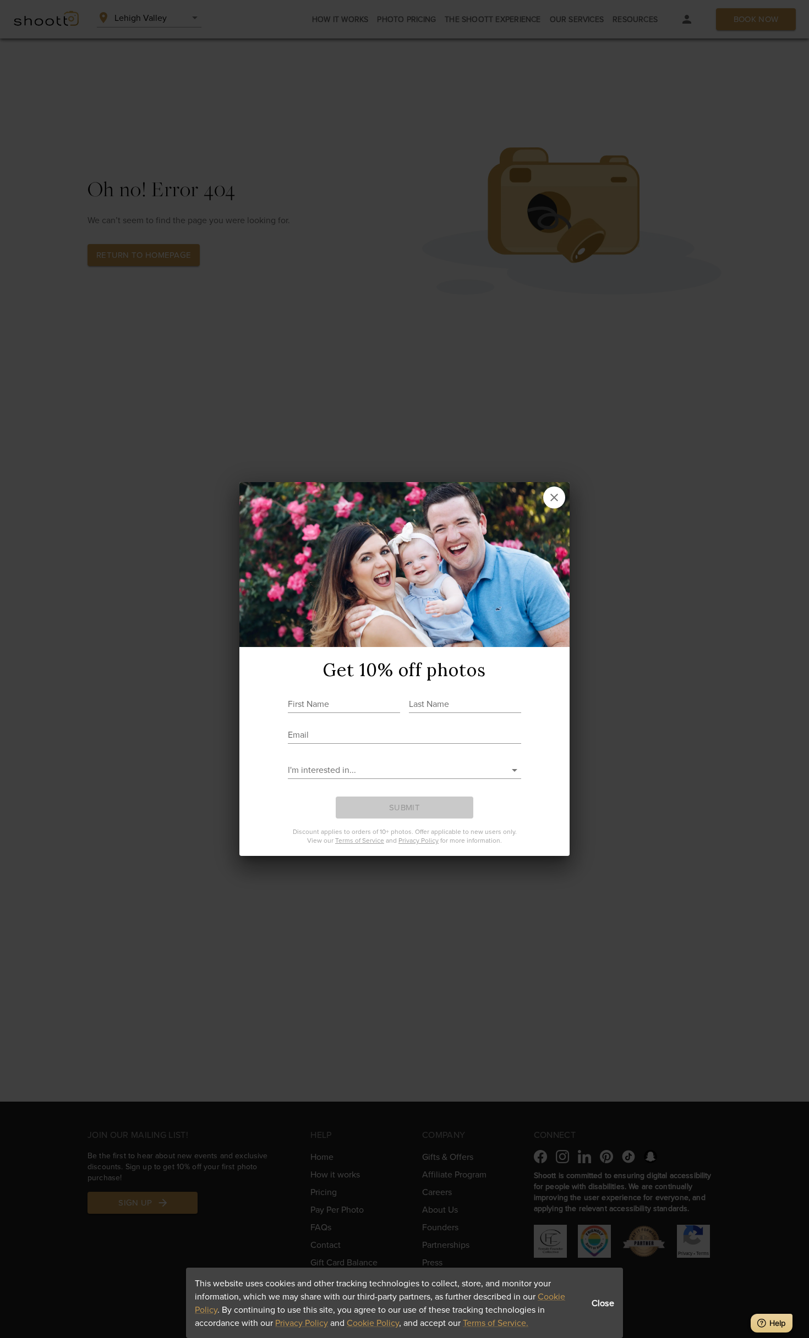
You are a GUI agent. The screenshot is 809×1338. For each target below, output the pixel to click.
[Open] (514, 770)
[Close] (554, 497)
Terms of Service (359, 840)
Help (777, 1323)
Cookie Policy (373, 1323)
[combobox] (396, 769)
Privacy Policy (301, 1323)
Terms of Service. (495, 1323)
